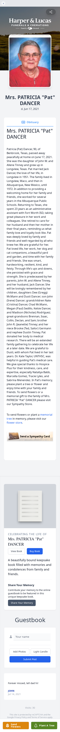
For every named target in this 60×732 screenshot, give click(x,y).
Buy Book (35, 551)
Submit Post (30, 659)
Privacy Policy (20, 717)
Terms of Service (39, 717)
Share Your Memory (22, 602)
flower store (14, 422)
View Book (16, 551)
